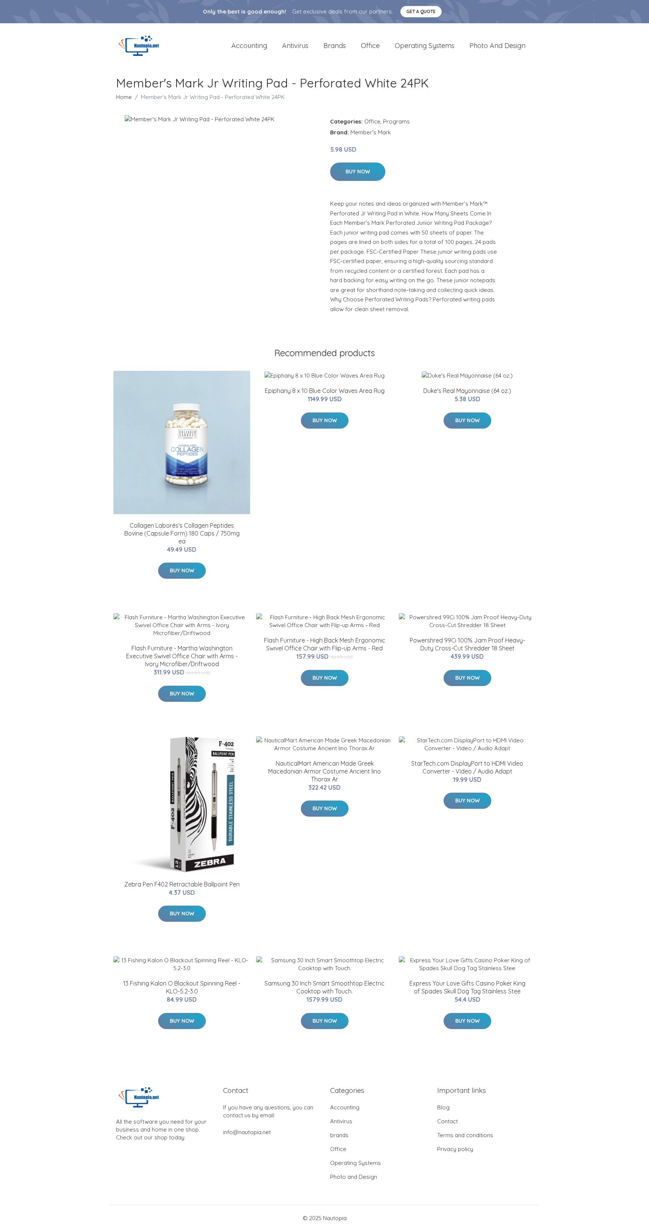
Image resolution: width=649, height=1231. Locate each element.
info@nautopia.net (247, 1132)
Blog (443, 1107)
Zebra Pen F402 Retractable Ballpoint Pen (182, 884)
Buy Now (358, 171)
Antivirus (295, 45)
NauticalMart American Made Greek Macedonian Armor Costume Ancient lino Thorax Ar (324, 771)
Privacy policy (455, 1149)
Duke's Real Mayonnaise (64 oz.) (467, 390)
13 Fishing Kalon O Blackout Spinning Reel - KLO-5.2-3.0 (181, 987)
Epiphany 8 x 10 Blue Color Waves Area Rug (325, 390)
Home (124, 97)
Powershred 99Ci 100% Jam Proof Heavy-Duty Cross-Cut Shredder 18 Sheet (467, 644)
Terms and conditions (465, 1135)
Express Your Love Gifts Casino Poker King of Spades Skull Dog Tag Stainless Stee (467, 987)
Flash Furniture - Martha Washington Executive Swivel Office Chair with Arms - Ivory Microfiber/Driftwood (182, 656)
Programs (396, 121)
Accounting (249, 45)
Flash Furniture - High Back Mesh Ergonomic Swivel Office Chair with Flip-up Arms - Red (324, 644)
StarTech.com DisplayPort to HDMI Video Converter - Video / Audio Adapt (467, 767)
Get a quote (421, 11)
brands (334, 45)
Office (370, 45)
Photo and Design (497, 45)
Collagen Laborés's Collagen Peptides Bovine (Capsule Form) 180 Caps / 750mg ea (182, 533)
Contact (447, 1121)
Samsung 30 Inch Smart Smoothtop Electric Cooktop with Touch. (324, 987)
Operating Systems (424, 45)
